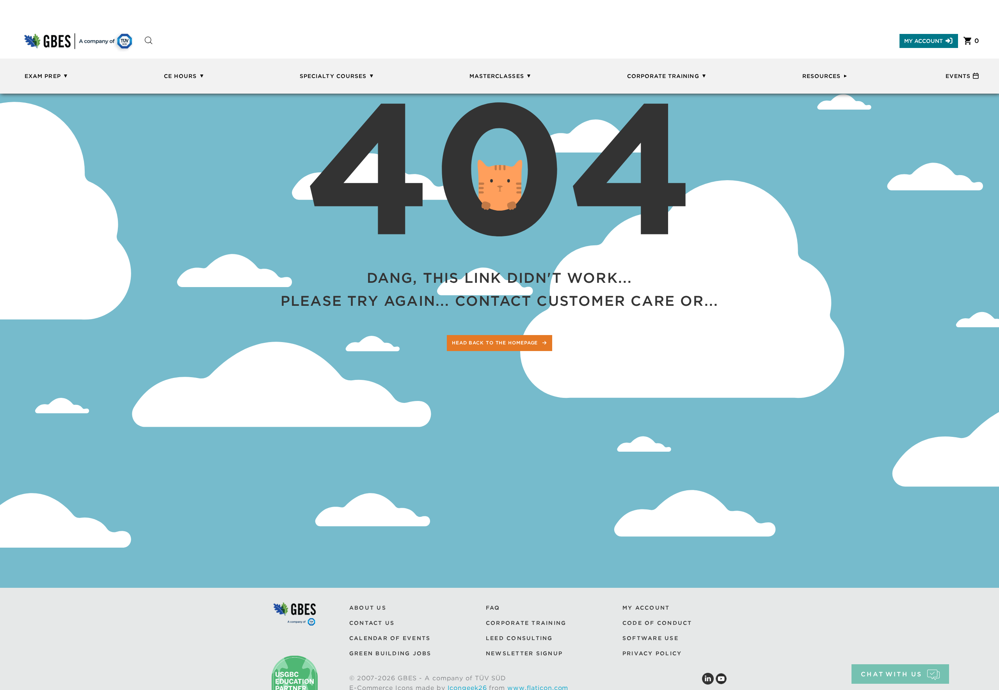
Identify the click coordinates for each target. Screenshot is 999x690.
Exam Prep (42, 76)
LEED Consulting (519, 638)
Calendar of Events (389, 638)
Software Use (650, 638)
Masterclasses (496, 76)
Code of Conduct (657, 623)
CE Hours (180, 76)
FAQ (493, 608)
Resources (821, 76)
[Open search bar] (149, 47)
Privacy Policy (652, 653)
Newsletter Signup (524, 653)
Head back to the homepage (496, 343)
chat (891, 674)
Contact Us (372, 623)
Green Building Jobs (390, 653)
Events (958, 76)
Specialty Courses (333, 76)
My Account (923, 41)
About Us (367, 608)
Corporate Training (663, 76)
